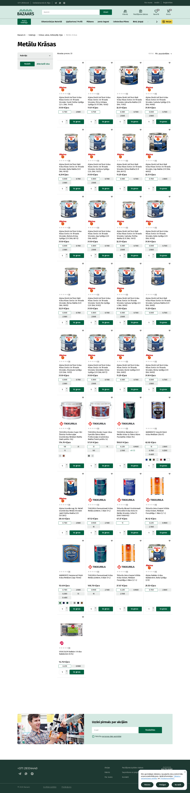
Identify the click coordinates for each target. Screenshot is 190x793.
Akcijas (168, 22)
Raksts (107, 772)
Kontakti (125, 777)
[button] (157, 22)
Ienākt (156, 3)
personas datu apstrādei (111, 736)
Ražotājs (23, 56)
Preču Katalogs (24, 22)
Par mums (148, 3)
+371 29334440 (23, 3)
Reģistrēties (168, 3)
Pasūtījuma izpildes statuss (132, 768)
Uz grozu (77, 122)
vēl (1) (132, 450)
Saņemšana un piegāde (131, 772)
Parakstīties (150, 730)
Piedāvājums (66, 787)
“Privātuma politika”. (167, 778)
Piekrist (147, 785)
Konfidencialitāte (49, 787)
